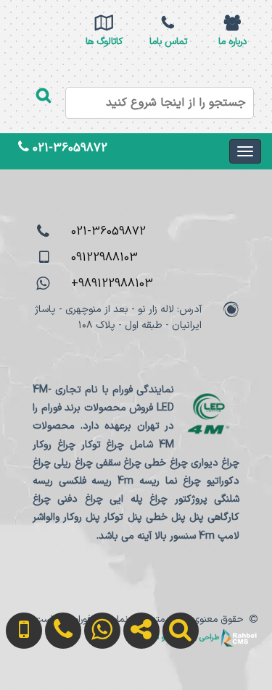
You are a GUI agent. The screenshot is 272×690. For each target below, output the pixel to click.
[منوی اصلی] (245, 151)
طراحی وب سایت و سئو (184, 637)
